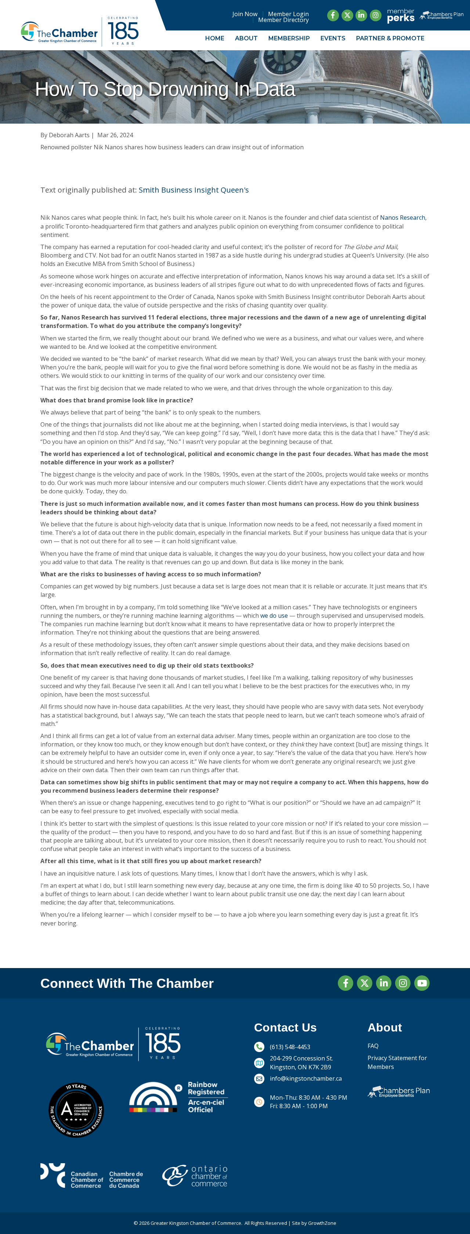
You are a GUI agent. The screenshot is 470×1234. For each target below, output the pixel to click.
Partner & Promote (390, 38)
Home (214, 38)
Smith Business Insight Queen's (194, 190)
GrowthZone (322, 1223)
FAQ (373, 1046)
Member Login (288, 14)
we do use (274, 615)
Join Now (244, 14)
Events (333, 38)
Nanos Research (402, 217)
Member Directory (283, 20)
